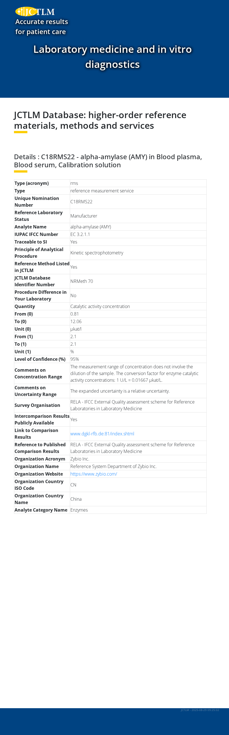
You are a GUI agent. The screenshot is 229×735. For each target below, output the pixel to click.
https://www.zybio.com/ (93, 474)
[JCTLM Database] (32, 11)
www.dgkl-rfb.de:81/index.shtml (102, 434)
